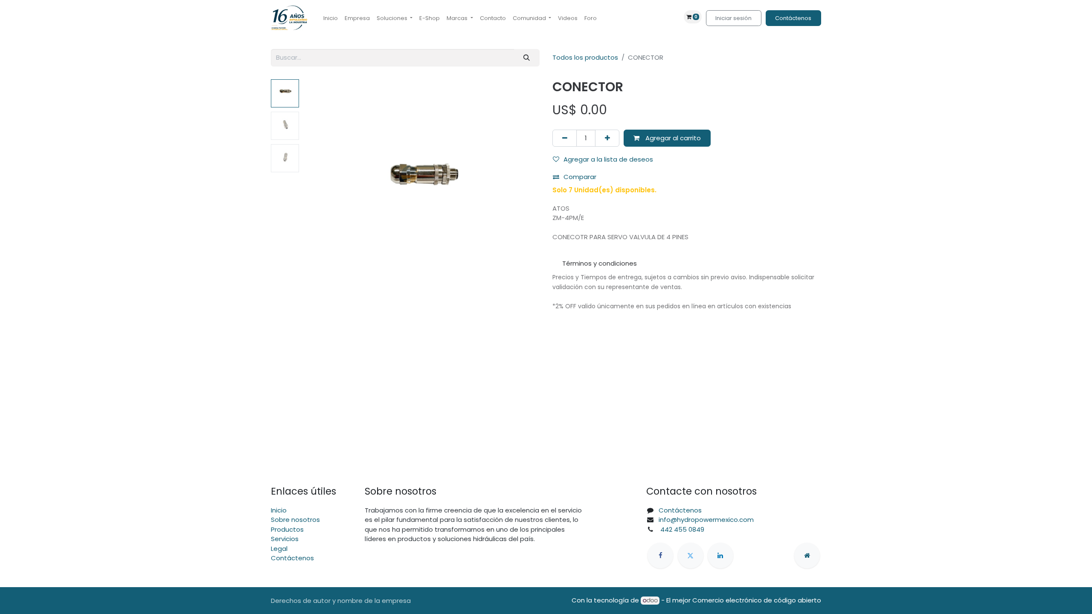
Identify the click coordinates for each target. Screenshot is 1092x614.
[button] (321, 185)
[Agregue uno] (607, 138)
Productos (287, 529)
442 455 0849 (681, 529)
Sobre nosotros (295, 519)
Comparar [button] (579, 176)
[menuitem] (330, 18)
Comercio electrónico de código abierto (756, 600)
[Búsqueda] (527, 58)
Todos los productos (585, 57)
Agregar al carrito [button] (672, 137)
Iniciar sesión (733, 18)
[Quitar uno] (564, 138)
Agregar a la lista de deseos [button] (608, 159)
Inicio (279, 510)
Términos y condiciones (599, 263)
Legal (279, 548)
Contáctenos (793, 18)
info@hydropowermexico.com (706, 519)
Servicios (285, 538)
